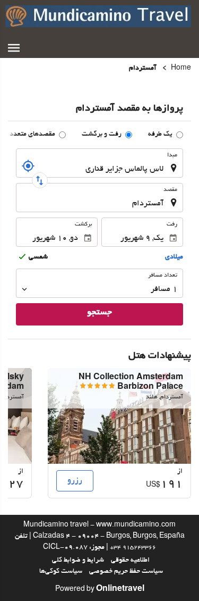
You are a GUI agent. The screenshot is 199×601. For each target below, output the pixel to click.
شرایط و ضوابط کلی (78, 560)
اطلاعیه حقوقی (130, 560)
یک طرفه (160, 134)
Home (181, 68)
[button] (14, 48)
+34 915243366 (133, 548)
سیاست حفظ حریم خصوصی (126, 571)
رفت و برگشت (102, 134)
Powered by (99, 590)
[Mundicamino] (98, 16)
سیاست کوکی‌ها (60, 571)
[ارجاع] (28, 166)
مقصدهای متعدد (32, 134)
